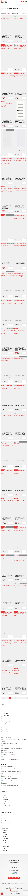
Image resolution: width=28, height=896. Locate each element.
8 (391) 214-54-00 (5, 2)
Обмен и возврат (14, 865)
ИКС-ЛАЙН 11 (6, 207)
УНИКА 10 (20, 64)
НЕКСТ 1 (7, 461)
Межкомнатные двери (19, 5)
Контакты (14, 867)
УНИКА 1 (19, 36)
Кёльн (7, 319)
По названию (15, 13)
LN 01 (6, 234)
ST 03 (20, 490)
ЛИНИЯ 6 (20, 206)
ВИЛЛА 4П (20, 461)
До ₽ (21, 707)
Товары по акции (14, 858)
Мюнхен (7, 291)
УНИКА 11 (20, 234)
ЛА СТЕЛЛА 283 (7, 64)
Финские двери (20, 149)
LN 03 (6, 263)
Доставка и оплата (14, 860)
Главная (2, 5)
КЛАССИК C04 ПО (20, 688)
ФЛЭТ (19, 376)
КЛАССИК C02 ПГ (20, 631)
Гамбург (20, 263)
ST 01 (20, 518)
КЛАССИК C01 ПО (7, 632)
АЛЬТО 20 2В (6, 661)
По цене (9, 13)
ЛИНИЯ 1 (7, 149)
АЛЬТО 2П (20, 603)
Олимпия (7, 603)
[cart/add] (12, 41)
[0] (21, 1)
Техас (7, 178)
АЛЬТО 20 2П (19, 405)
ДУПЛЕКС (20, 121)
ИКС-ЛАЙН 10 (7, 349)
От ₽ (7, 707)
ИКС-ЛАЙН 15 (20, 349)
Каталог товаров (9, 5)
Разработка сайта (12, 893)
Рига (20, 291)
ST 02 (7, 518)
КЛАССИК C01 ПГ (7, 490)
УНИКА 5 (6, 36)
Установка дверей (14, 862)
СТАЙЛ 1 (7, 688)
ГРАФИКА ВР (7, 405)
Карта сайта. (19, 888)
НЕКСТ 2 (20, 433)
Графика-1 (20, 660)
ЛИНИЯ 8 (20, 178)
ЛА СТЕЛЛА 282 (20, 93)
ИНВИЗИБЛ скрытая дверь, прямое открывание (20, 575)
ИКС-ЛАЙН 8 (7, 433)
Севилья (7, 376)
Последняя (24, 698)
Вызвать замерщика (14, 877)
